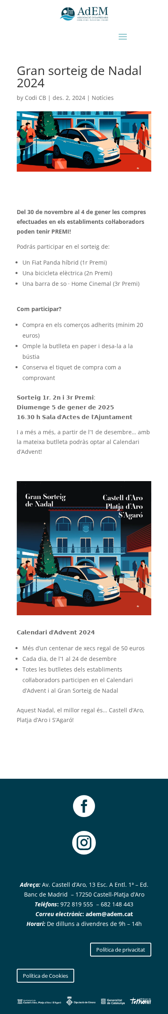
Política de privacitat (120, 949)
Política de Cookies (45, 975)
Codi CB (35, 98)
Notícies (103, 98)
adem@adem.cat (109, 914)
